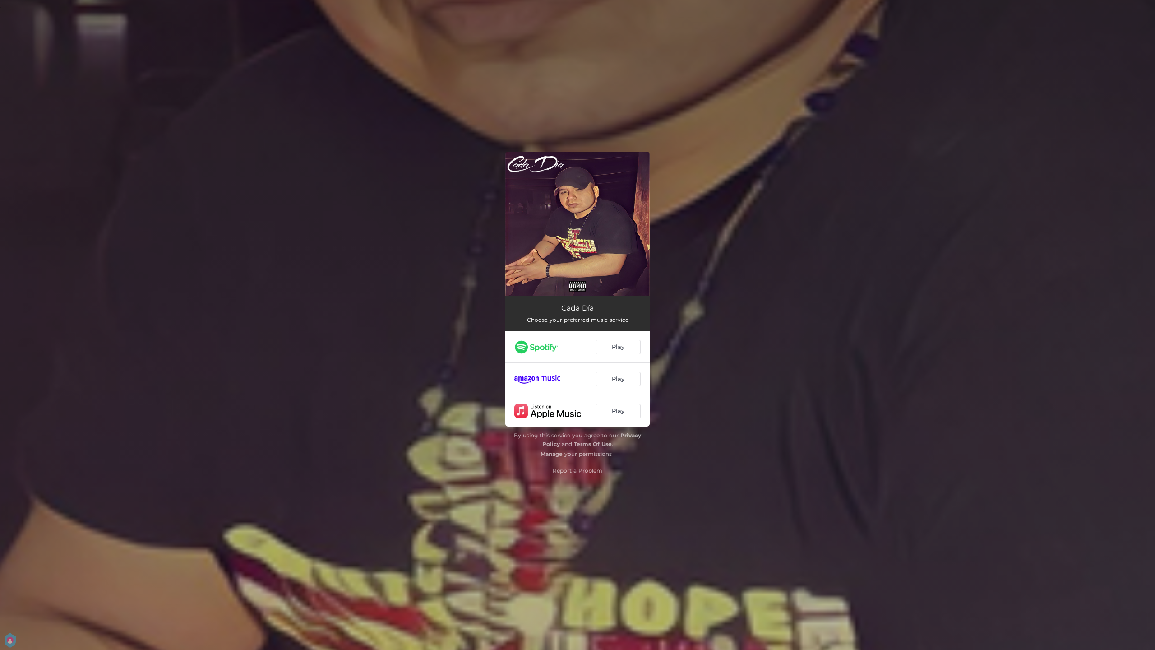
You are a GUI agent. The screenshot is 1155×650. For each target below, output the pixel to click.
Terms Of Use (593, 444)
